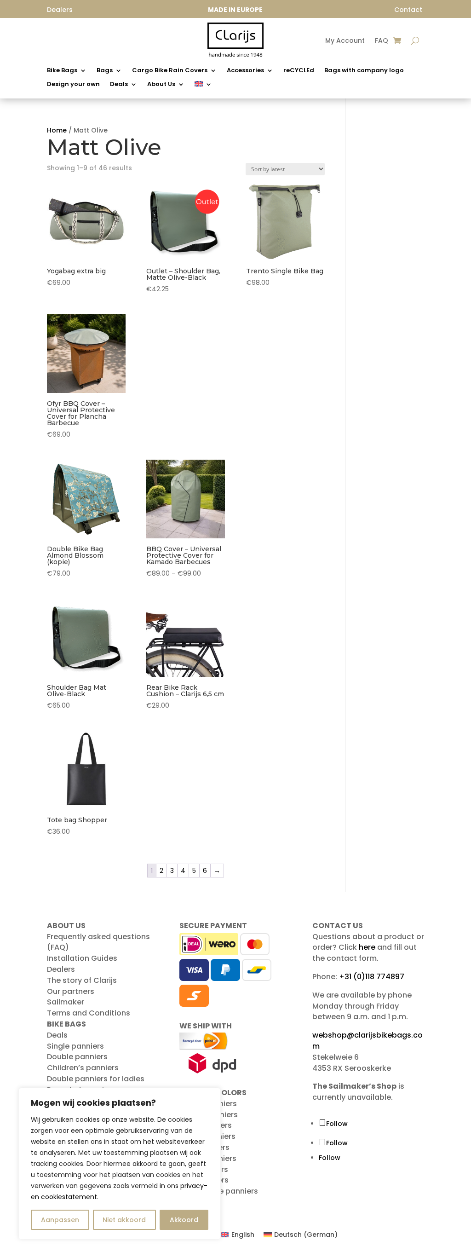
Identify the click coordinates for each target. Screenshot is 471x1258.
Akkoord (184, 1219)
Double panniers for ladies (95, 1078)
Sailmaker (65, 1002)
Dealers (61, 969)
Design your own (73, 84)
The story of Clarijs (82, 980)
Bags (105, 71)
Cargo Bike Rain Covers (169, 71)
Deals (119, 84)
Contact (408, 9)
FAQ (381, 41)
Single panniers (75, 1046)
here (367, 947)
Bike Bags (62, 71)
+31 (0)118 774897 (371, 976)
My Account (345, 41)
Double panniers (77, 1056)
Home (57, 130)
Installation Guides (82, 958)
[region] (119, 1164)
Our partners (70, 991)
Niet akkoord (124, 1219)
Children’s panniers (83, 1067)
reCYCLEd (298, 71)
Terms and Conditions (88, 1013)
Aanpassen (60, 1219)
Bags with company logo (364, 71)
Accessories (245, 71)
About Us (161, 84)
